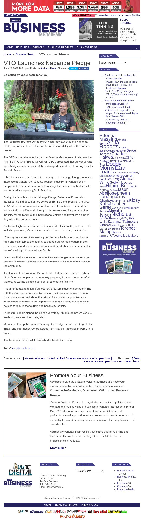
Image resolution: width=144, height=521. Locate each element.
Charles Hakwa (113, 155)
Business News (87, 47)
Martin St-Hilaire (120, 208)
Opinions (39, 47)
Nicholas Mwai (115, 215)
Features (22, 47)
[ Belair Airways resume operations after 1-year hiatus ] (112, 360)
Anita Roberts (109, 144)
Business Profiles (61, 47)
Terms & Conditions (66, 505)
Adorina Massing (108, 137)
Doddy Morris (110, 166)
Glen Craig (112, 179)
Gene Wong (115, 175)
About (47, 505)
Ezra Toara (112, 170)
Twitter (73, 68)
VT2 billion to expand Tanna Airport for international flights (121, 112)
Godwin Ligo (118, 182)
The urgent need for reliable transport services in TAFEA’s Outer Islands (119, 103)
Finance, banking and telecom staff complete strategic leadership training (121, 85)
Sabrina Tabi (118, 221)
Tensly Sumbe (111, 228)
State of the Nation (119, 225)
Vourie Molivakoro (125, 235)
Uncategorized (125, 489)
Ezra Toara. (118, 173)
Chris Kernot (119, 158)
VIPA (109, 235)
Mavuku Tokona (110, 212)
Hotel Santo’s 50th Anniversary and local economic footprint (117, 119)
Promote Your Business (76, 375)
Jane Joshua (111, 190)
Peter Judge (116, 218)
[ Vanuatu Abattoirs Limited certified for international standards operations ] (67, 358)
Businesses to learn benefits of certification (120, 77)
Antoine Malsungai (117, 151)
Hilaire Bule (118, 185)
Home (9, 47)
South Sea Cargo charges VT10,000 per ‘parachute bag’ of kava (121, 94)
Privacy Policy (89, 505)
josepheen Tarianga (23, 347)
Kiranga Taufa (120, 200)
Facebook (83, 68)
